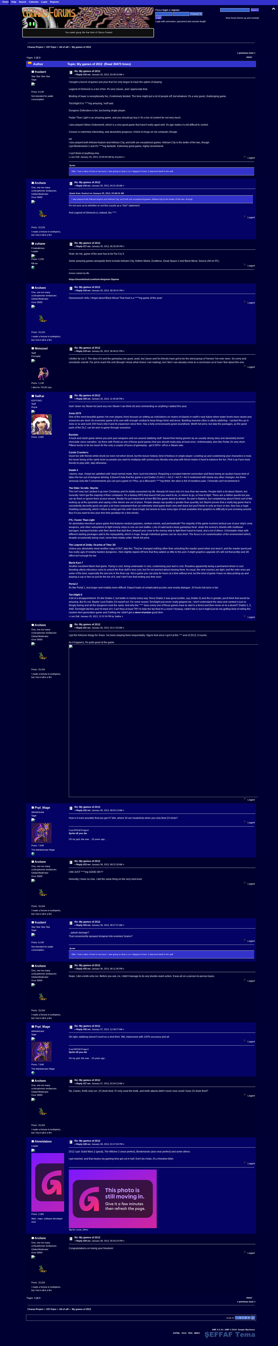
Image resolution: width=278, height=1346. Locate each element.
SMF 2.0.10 (217, 1329)
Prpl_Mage (42, 807)
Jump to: (230, 1318)
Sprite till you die (78, 833)
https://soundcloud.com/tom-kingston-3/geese (94, 279)
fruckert (40, 71)
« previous (242, 53)
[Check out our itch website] (33, 854)
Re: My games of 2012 (87, 71)
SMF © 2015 (231, 1329)
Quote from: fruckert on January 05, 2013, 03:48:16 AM (96, 193)
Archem (40, 183)
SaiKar (39, 396)
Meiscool (41, 348)
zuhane (40, 243)
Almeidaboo (43, 1141)
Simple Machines (246, 1329)
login (165, 10)
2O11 (184, 1333)
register (175, 10)
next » (252, 53)
